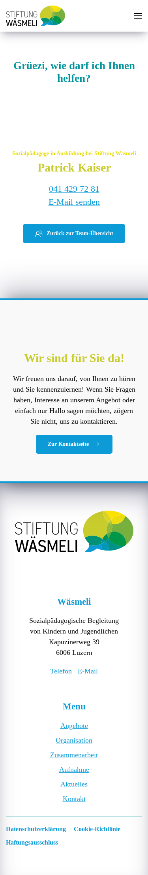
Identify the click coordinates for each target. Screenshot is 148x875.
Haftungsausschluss (32, 842)
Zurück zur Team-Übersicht (80, 233)
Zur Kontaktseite (68, 444)
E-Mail (88, 671)
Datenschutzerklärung (36, 829)
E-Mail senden (74, 202)
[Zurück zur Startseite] (35, 16)
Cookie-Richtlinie (97, 829)
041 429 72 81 (74, 189)
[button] (138, 16)
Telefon (61, 671)
